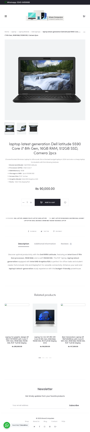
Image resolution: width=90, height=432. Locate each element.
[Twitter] (34, 426)
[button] (39, 357)
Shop (27, 421)
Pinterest (59, 231)
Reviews (66, 243)
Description (23, 243)
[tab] (23, 244)
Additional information (45, 243)
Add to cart (49, 202)
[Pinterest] (50, 426)
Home (7, 32)
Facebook (33, 231)
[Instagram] (44, 426)
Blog (45, 421)
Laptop (13, 32)
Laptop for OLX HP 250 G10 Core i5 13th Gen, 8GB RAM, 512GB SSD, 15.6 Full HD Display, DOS (45, 340)
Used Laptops (42, 218)
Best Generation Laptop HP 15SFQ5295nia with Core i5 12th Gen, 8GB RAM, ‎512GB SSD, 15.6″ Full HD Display (73, 340)
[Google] (55, 426)
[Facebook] (39, 426)
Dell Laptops (36, 32)
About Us (36, 421)
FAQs (63, 421)
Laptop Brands (24, 32)
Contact (54, 421)
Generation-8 (27, 218)
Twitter (46, 231)
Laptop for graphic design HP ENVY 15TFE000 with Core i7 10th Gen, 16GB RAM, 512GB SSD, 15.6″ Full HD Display (17, 340)
